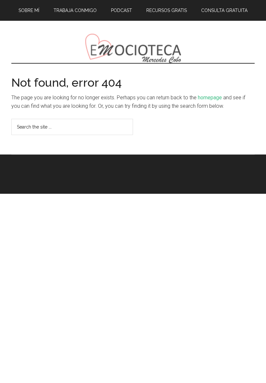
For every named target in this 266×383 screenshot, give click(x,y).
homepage (210, 97)
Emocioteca (133, 48)
